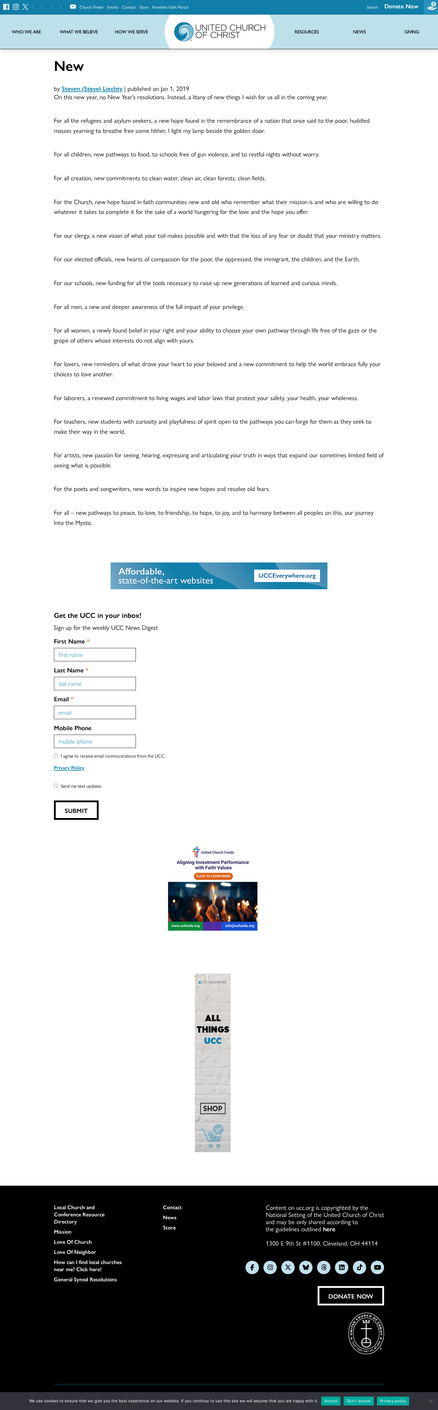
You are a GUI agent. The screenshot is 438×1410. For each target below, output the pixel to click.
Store (144, 7)
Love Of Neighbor (75, 1251)
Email (64, 698)
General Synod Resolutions (85, 1279)
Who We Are (26, 32)
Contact (129, 7)
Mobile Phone (72, 727)
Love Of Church (73, 1241)
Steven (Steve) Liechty (92, 88)
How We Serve (131, 32)
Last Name (71, 669)
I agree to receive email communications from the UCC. (113, 755)
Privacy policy (393, 1400)
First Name (72, 640)
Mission (63, 1231)
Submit (76, 810)
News (170, 1217)
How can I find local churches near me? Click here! (88, 1265)
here (329, 1228)
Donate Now (401, 5)
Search (372, 7)
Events (112, 7)
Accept (331, 1400)
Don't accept (359, 1400)
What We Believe (79, 32)
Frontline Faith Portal (170, 7)
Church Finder (92, 7)
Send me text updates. (81, 786)
